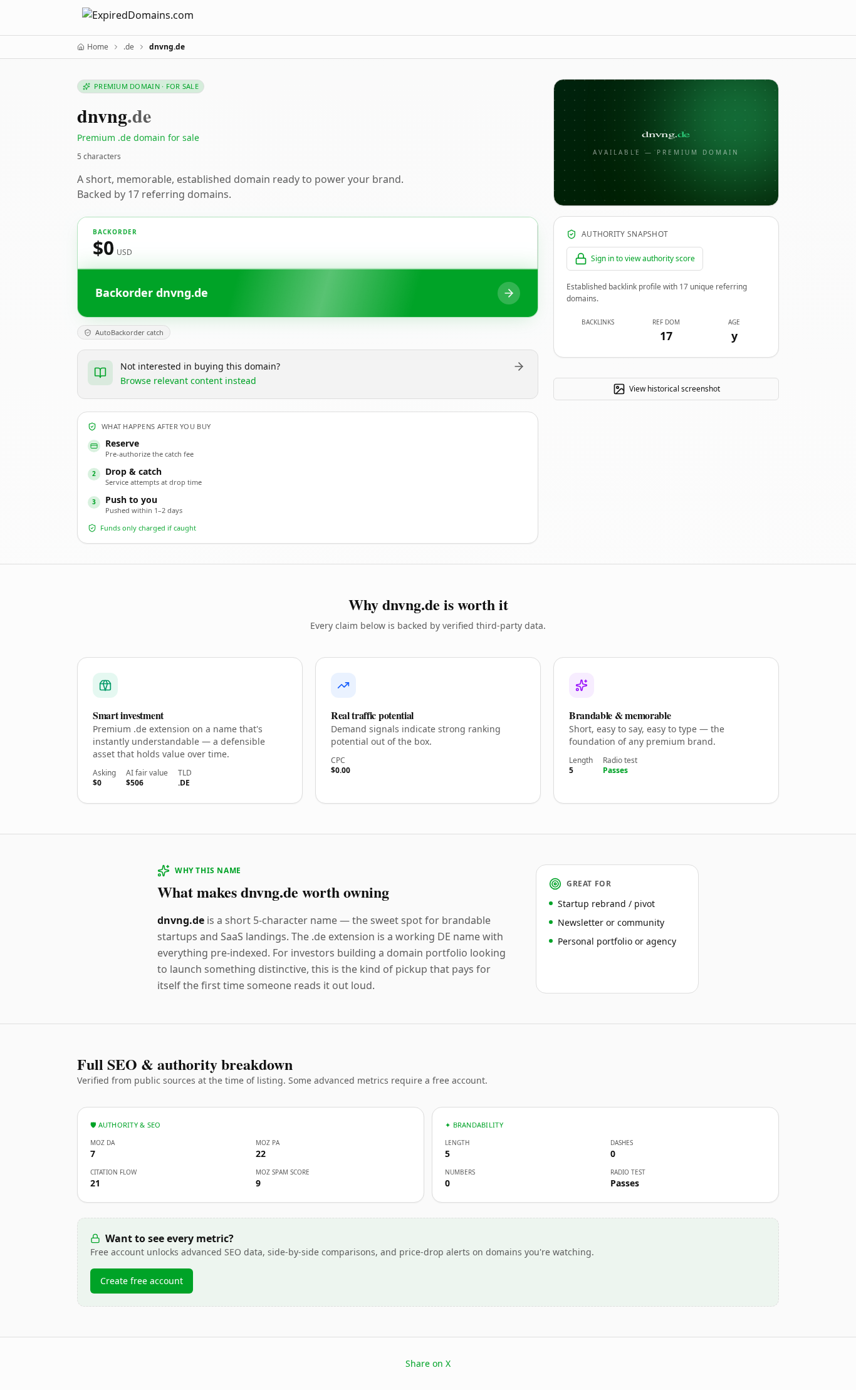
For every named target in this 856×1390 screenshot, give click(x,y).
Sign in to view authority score (643, 258)
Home (97, 47)
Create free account (141, 1281)
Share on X (428, 1363)
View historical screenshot (674, 388)
